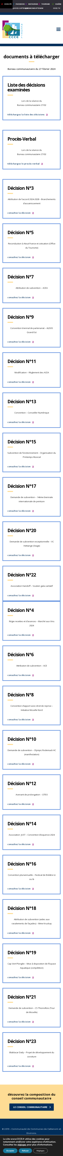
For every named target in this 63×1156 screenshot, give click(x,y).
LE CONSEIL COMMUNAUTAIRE (30, 1107)
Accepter (10, 1150)
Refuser (25, 1150)
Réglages (40, 1150)
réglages (21, 1144)
